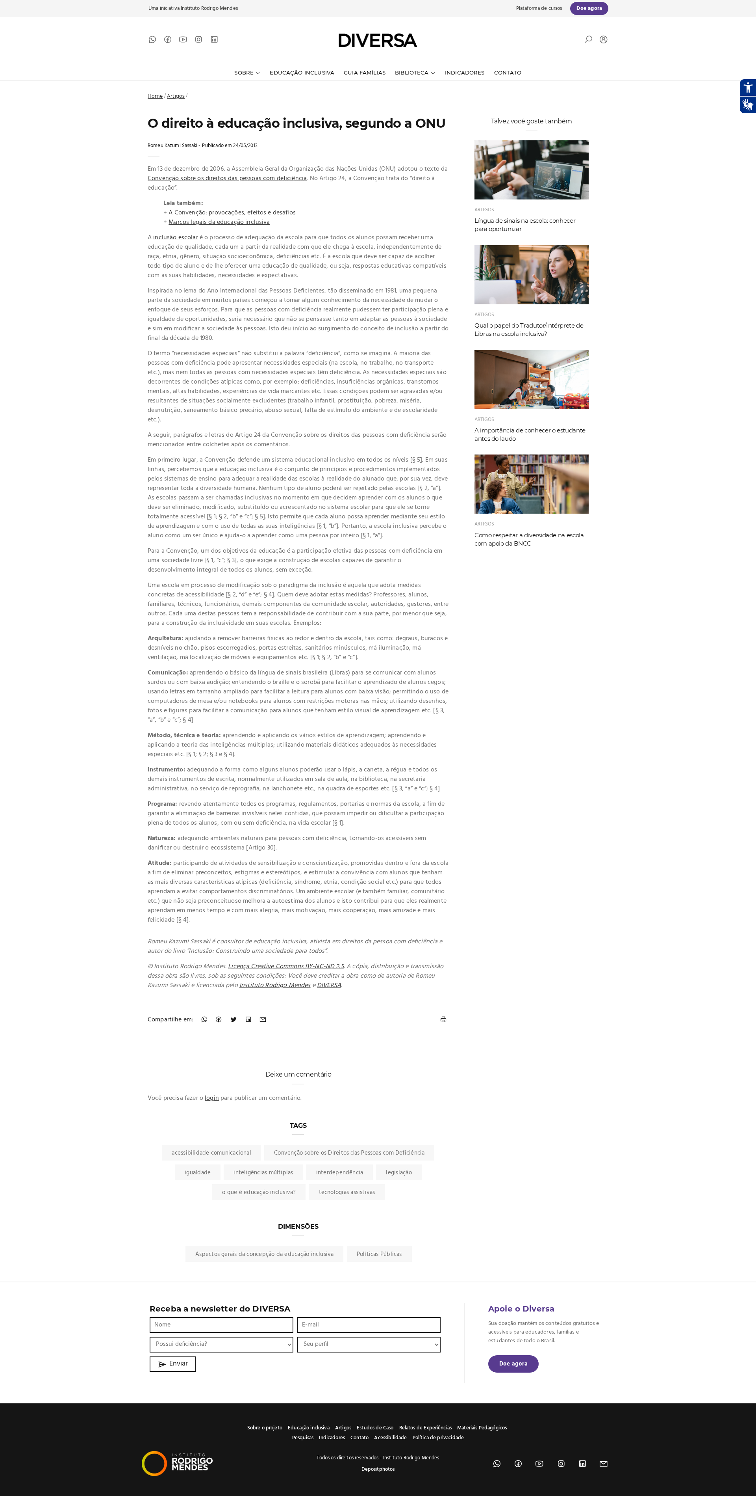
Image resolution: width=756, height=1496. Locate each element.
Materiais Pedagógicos (482, 1428)
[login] (601, 40)
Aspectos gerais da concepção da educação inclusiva (264, 1254)
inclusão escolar (175, 238)
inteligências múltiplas (263, 1172)
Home (155, 96)
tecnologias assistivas (347, 1192)
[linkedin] (214, 41)
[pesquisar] (588, 41)
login (212, 1098)
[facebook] (167, 41)
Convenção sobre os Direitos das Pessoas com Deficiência (349, 1153)
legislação (398, 1172)
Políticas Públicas (379, 1254)
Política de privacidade (438, 1438)
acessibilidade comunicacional (211, 1153)
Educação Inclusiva (302, 72)
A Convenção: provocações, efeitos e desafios (232, 213)
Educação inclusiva (309, 1428)
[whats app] (152, 41)
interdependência (339, 1172)
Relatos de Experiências (425, 1428)
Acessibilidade (390, 1438)
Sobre (244, 72)
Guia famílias (364, 72)
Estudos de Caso (375, 1428)
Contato (508, 72)
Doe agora (513, 1364)
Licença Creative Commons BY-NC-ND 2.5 (286, 966)
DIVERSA (329, 985)
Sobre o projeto (264, 1428)
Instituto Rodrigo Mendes (209, 8)
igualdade (198, 1172)
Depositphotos (378, 1469)
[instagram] (198, 41)
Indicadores (465, 72)
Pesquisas (302, 1438)
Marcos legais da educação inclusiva (219, 222)
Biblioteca (412, 72)
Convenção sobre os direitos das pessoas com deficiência (227, 178)
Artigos (176, 96)
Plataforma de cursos (539, 8)
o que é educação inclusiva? (259, 1192)
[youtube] (183, 41)
